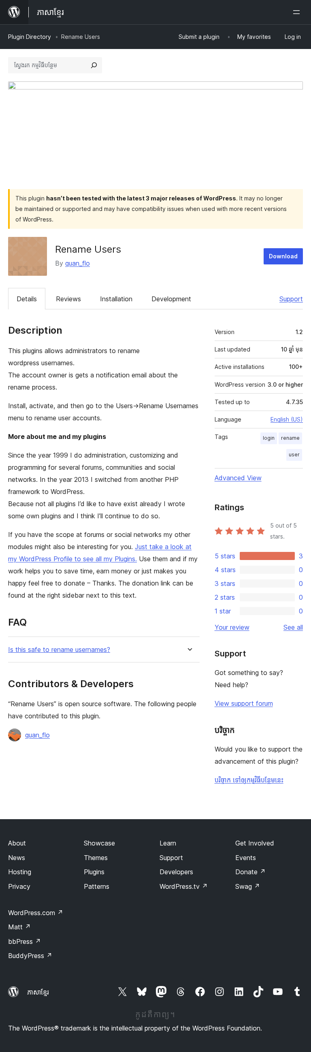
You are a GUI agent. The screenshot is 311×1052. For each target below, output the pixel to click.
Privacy (19, 886)
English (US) (287, 419)
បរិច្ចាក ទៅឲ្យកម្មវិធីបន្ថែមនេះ (249, 780)
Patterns (96, 886)
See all (293, 627)
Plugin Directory (29, 36)
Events (245, 858)
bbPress (24, 941)
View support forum (244, 703)
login (269, 438)
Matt (19, 927)
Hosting (19, 872)
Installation (116, 299)
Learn (168, 843)
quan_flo (77, 263)
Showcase (99, 843)
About (17, 843)
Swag (247, 886)
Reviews (68, 299)
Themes (96, 858)
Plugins (94, 872)
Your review (232, 627)
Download (283, 256)
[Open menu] (298, 12)
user (294, 454)
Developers (176, 872)
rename (290, 438)
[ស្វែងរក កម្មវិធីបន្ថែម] (94, 65)
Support (291, 299)
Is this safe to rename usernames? (59, 650)
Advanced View (238, 478)
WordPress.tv (184, 886)
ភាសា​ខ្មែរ (38, 992)
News (16, 858)
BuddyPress (30, 956)
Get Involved (254, 843)
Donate (250, 872)
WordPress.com (35, 913)
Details (27, 299)
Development (171, 299)
